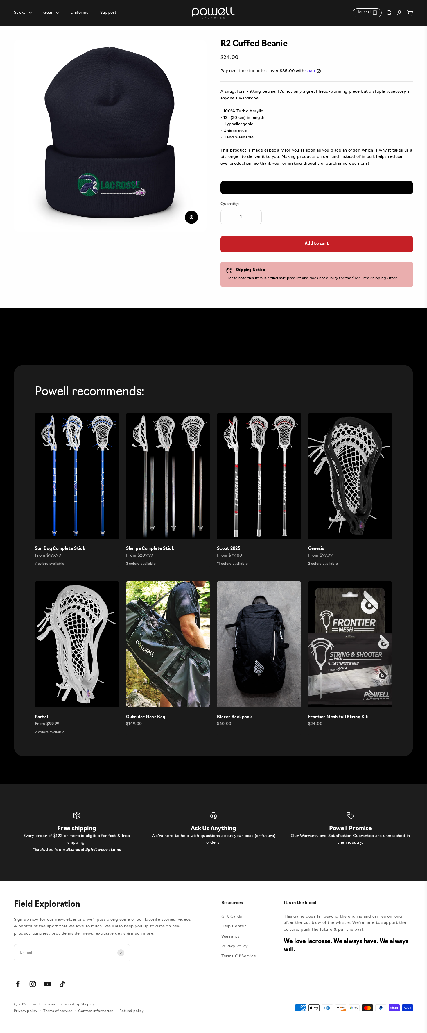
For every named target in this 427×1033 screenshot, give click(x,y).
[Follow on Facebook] (18, 984)
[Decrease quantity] (229, 217)
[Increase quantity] (253, 217)
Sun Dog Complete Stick (60, 549)
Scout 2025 (228, 549)
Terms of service (57, 1011)
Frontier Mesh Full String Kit (338, 717)
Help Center (233, 926)
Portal (41, 717)
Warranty (230, 936)
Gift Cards (231, 916)
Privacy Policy (234, 946)
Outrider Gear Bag (146, 717)
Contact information (95, 1011)
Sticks (20, 12)
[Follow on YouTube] (47, 984)
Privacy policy (25, 1011)
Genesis (316, 549)
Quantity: (229, 204)
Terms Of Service (238, 956)
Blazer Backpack (234, 717)
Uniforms (79, 12)
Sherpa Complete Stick (150, 549)
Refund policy (131, 1011)
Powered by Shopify (76, 1004)
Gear (48, 12)
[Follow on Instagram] (33, 984)
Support (108, 12)
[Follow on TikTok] (62, 984)
